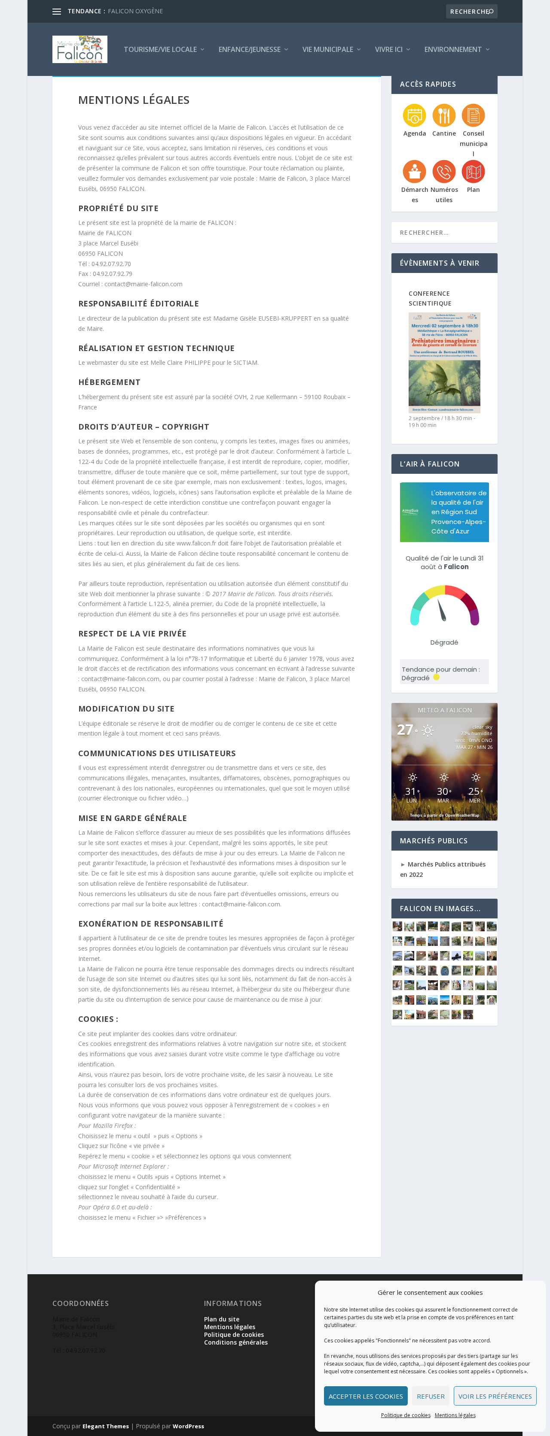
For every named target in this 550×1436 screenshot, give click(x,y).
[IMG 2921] (397, 929)
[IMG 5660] (480, 973)
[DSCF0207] (456, 1002)
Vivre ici (389, 50)
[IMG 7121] (491, 943)
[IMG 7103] (409, 958)
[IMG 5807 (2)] (421, 973)
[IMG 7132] (480, 943)
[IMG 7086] (432, 958)
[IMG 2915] (480, 929)
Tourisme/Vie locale (160, 50)
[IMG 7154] (432, 1017)
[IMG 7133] (468, 943)
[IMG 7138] (456, 943)
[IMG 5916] (444, 958)
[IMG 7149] (456, 1017)
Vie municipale (327, 50)
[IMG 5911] (456, 958)
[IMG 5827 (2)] (491, 958)
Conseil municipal (474, 143)
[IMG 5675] (456, 973)
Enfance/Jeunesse (250, 50)
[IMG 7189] (397, 1017)
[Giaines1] (409, 943)
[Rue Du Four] (409, 929)
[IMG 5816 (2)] (397, 973)
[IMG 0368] (468, 988)
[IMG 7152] (444, 1017)
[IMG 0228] (491, 988)
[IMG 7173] (409, 1017)
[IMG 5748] (444, 973)
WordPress (188, 1426)
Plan (473, 189)
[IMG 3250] (432, 929)
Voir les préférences (495, 1396)
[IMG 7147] (468, 1017)
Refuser (431, 1396)
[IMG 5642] (397, 988)
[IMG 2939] (468, 929)
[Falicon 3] (432, 1002)
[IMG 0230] (480, 988)
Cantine (444, 133)
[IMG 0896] (444, 988)
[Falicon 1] (444, 1002)
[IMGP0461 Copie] (491, 1002)
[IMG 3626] (421, 988)
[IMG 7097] (421, 958)
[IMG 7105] (397, 958)
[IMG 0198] (409, 1002)
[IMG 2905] (491, 929)
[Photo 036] (480, 1002)
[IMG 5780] (432, 973)
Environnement (453, 50)
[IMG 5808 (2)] (409, 973)
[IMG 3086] (456, 929)
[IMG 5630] (409, 988)
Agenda (414, 133)
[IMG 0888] (456, 988)
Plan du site (221, 1319)
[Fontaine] (421, 1002)
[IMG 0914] (432, 988)
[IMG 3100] (444, 929)
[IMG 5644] (491, 973)
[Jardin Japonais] (421, 929)
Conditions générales (236, 1342)
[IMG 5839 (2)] (468, 958)
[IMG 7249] (444, 943)
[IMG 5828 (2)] (480, 958)
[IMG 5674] (468, 973)
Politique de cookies (406, 1415)
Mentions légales (455, 1415)
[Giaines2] (397, 943)
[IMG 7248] (432, 943)
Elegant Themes (105, 1426)
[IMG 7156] (421, 1017)
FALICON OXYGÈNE (135, 11)
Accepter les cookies (366, 1396)
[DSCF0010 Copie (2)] (468, 1002)
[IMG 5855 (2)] (421, 943)
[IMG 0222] (397, 1002)
